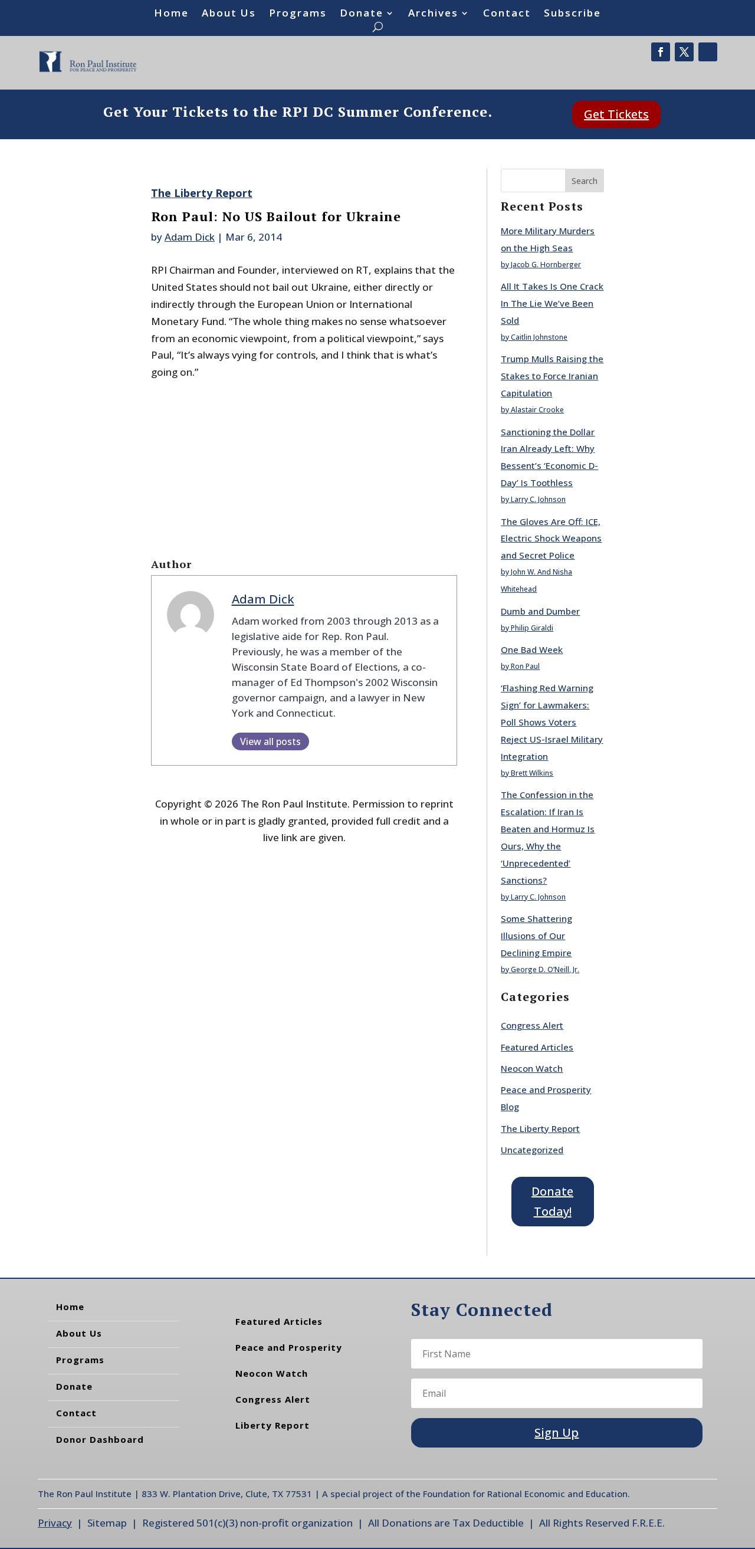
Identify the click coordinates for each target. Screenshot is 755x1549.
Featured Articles (537, 1047)
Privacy (55, 1523)
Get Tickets (616, 114)
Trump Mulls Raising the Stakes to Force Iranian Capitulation (552, 376)
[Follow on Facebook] (660, 51)
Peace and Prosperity (288, 1347)
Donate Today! (552, 1201)
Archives (433, 14)
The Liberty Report (201, 193)
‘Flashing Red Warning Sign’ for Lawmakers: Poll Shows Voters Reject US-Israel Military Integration (552, 722)
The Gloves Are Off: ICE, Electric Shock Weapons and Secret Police (551, 539)
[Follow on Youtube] (707, 51)
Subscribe (572, 14)
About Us (229, 14)
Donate (361, 14)
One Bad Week (532, 649)
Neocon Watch (532, 1068)
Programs (298, 14)
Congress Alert (532, 1025)
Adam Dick (190, 237)
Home (171, 14)
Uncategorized (532, 1150)
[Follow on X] (684, 51)
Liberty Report (272, 1425)
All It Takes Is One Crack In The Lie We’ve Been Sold (552, 303)
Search (585, 180)
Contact (507, 14)
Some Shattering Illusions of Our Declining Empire (536, 936)
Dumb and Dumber (540, 611)
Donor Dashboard (100, 1439)
